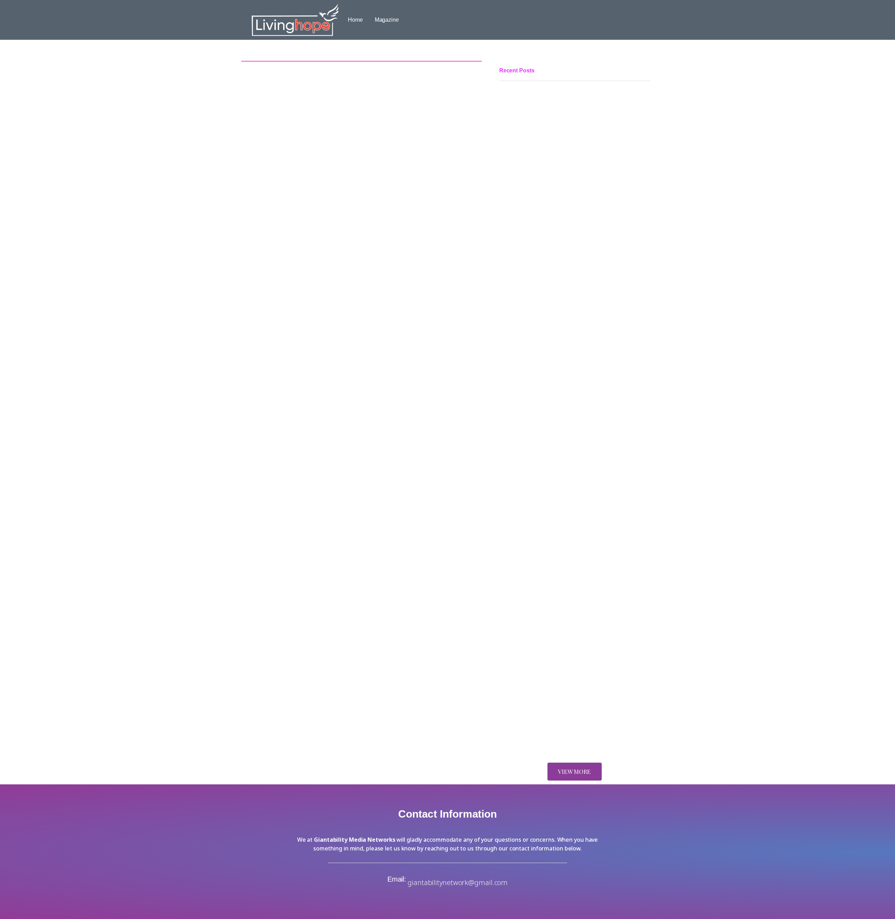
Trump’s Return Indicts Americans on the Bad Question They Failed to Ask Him (572, 626)
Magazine (387, 20)
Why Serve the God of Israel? (535, 574)
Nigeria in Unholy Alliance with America (547, 735)
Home (355, 20)
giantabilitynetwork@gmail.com (458, 882)
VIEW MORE (574, 771)
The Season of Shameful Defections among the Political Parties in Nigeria (567, 251)
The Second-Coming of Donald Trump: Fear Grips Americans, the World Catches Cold (574, 693)
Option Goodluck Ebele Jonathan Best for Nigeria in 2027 (569, 422)
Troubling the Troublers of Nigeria (540, 537)
